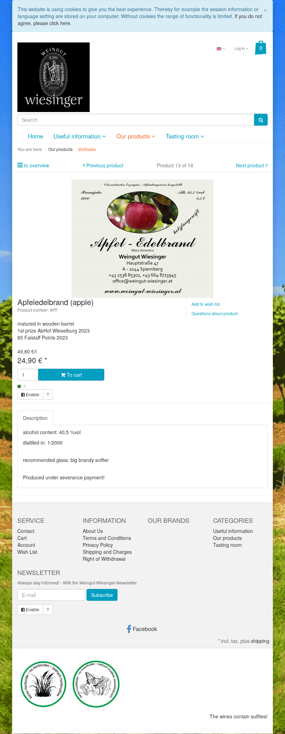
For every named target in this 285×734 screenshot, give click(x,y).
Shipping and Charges (107, 551)
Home (35, 136)
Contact (25, 530)
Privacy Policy (98, 544)
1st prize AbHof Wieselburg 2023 (53, 330)
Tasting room (183, 136)
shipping (260, 640)
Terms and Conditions (107, 537)
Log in (240, 48)
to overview (36, 165)
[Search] (261, 120)
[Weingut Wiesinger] (53, 76)
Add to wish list (206, 304)
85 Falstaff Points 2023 (42, 337)
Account (26, 544)
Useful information (78, 136)
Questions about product (215, 313)
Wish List (27, 551)
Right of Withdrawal (104, 558)
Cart (22, 537)
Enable (32, 394)
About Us (93, 530)
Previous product (104, 165)
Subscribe (102, 594)
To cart (73, 374)
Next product (250, 165)
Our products (134, 136)
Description (35, 417)
